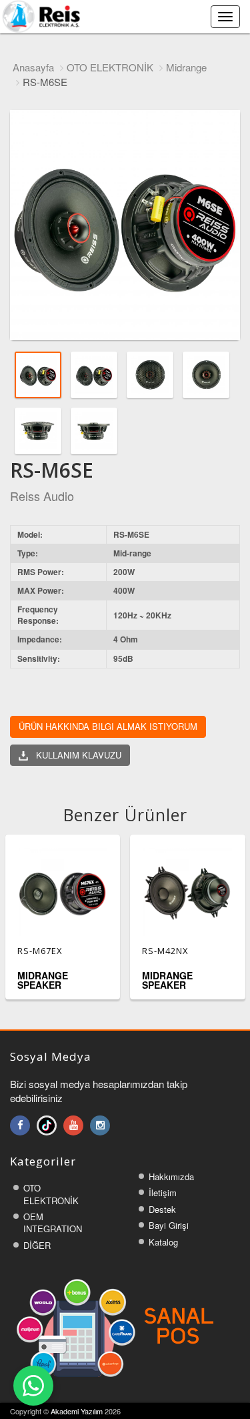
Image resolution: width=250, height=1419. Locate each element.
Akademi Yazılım (77, 1411)
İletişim (163, 1192)
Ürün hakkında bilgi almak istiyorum (108, 726)
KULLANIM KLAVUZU (74, 755)
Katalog (163, 1242)
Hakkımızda (171, 1176)
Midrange (186, 67)
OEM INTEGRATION (52, 1223)
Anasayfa (33, 67)
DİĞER (37, 1245)
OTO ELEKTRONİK (110, 67)
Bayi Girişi (169, 1225)
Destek (162, 1209)
